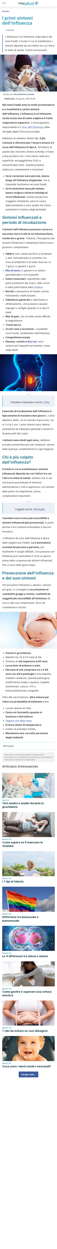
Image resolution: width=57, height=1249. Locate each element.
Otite (46, 402)
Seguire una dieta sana (18, 720)
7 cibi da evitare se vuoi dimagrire (25, 1031)
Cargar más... (28, 1074)
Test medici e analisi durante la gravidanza (23, 805)
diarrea (32, 341)
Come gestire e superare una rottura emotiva (26, 993)
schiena (38, 287)
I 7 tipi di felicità (13, 881)
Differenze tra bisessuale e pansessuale (20, 918)
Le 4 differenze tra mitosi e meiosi (25, 956)
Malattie (5, 11)
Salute (5, 800)
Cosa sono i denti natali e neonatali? (26, 1066)
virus (32, 127)
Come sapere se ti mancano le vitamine (22, 844)
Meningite (39, 509)
